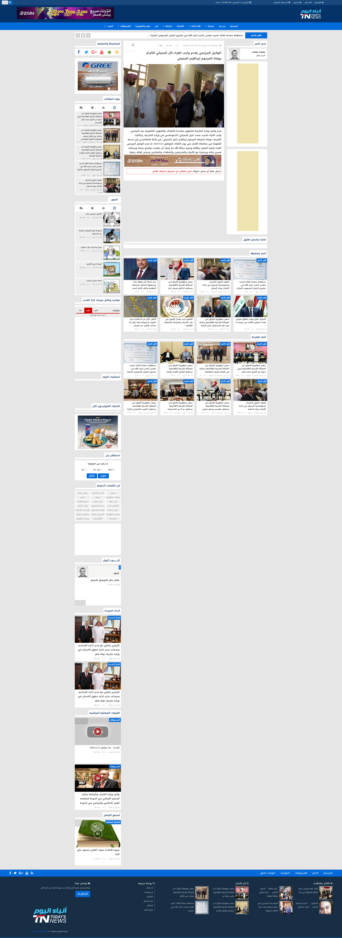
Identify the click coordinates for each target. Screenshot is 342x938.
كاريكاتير (150, 905)
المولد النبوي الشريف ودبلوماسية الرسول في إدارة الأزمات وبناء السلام (205, 35)
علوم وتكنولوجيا (142, 26)
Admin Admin (258, 52)
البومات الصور (267, 873)
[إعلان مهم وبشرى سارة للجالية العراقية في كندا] (326, 899)
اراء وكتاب (149, 887)
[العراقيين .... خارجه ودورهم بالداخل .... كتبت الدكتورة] (326, 913)
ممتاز (111, 469)
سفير (112, 493)
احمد (116, 573)
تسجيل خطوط (82, 514)
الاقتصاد (180, 26)
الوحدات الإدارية (82, 510)
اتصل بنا (81, 894)
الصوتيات (285, 873)
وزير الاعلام (83, 506)
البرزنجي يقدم (97, 514)
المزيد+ (109, 26)
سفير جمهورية (113, 514)
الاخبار (315, 873)
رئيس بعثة (82, 493)
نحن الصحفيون (97, 506)
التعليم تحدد (112, 506)
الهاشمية (97, 518)
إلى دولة (113, 501)
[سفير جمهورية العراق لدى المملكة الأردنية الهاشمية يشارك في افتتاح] (202, 899)
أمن (156, 26)
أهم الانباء (196, 26)
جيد (83, 469)
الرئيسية (318, 2)
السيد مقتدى (98, 493)
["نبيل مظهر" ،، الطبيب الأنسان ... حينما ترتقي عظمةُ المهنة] (286, 899)
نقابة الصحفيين (98, 510)
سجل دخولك (199, 171)
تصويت (103, 476)
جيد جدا (97, 469)
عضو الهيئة (82, 501)
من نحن (222, 26)
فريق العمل (148, 909)
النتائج (92, 476)
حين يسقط (113, 510)
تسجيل (296, 2)
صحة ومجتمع (148, 901)
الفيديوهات (125, 26)
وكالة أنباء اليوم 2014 (40, 931)
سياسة (210, 26)
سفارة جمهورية (113, 497)
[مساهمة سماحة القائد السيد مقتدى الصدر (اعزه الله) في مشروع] (202, 913)
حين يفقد (97, 501)
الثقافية (150, 896)
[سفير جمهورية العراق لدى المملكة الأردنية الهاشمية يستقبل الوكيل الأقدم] (242, 913)
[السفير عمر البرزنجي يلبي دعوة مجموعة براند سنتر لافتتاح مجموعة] (286, 913)
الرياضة (168, 26)
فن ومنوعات (148, 892)
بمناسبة (113, 518)
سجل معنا (215, 171)
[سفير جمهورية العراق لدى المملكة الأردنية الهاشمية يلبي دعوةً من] (242, 899)
